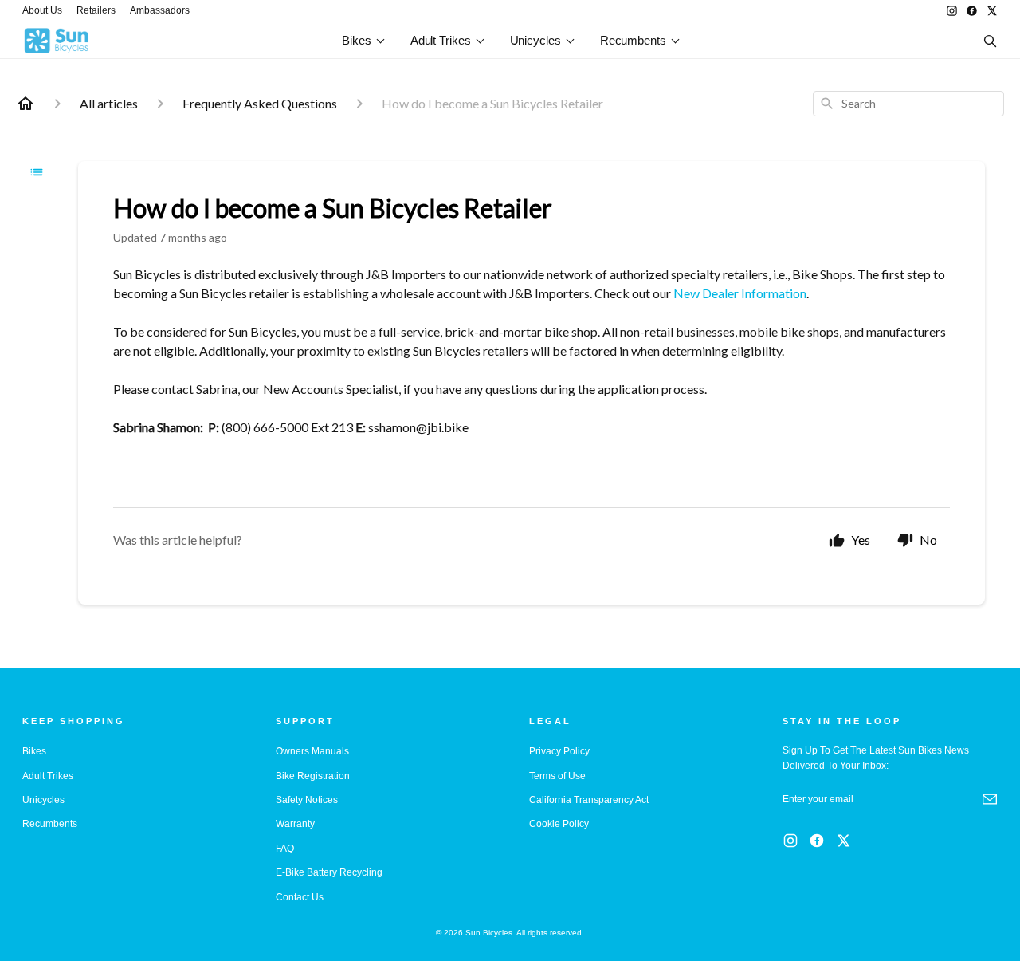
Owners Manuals (312, 751)
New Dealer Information (739, 293)
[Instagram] (952, 11)
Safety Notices (307, 799)
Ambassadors (160, 11)
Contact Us (300, 897)
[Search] (990, 41)
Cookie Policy (559, 823)
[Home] (25, 103)
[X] (992, 11)
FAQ (285, 848)
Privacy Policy (559, 751)
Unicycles (535, 40)
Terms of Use (557, 776)
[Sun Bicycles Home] (110, 41)
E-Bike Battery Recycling (329, 872)
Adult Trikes (440, 40)
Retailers (96, 11)
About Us (42, 11)
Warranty (295, 823)
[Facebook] (972, 11)
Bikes (356, 40)
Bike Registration (313, 776)
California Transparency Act (589, 799)
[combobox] (908, 103)
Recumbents (633, 40)
